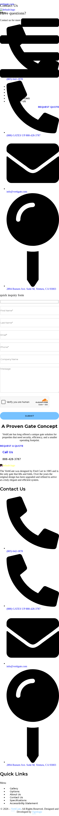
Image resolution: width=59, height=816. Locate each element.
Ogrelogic (37, 811)
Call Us (7, 452)
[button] (29, 46)
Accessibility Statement (24, 803)
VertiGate (16, 808)
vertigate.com (7, 4)
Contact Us (18, 101)
